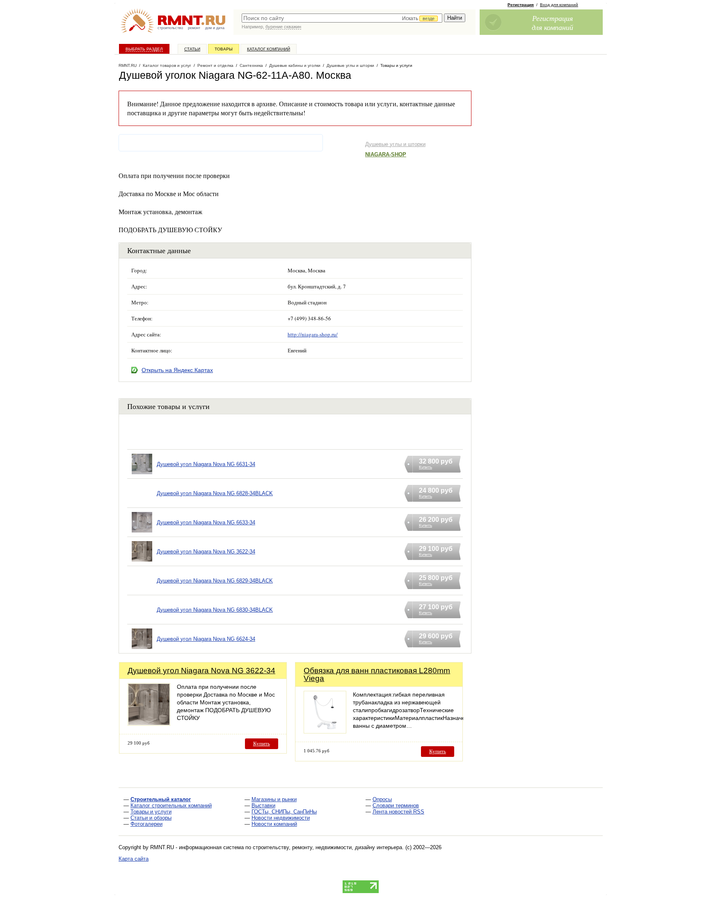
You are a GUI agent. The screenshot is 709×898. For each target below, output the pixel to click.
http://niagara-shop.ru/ (313, 334)
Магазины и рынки (274, 799)
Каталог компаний (268, 49)
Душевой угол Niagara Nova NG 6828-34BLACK (215, 493)
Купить (261, 743)
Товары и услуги (151, 812)
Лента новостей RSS (398, 812)
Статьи (192, 49)
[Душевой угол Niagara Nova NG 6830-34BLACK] (142, 620)
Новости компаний (274, 824)
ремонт (194, 28)
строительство (170, 28)
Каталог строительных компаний (171, 805)
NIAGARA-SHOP (385, 154)
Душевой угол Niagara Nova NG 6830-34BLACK (215, 610)
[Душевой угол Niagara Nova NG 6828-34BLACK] (142, 503)
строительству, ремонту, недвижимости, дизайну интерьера (327, 847)
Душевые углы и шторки (395, 144)
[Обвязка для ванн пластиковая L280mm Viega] (325, 731)
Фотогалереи (146, 824)
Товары (224, 49)
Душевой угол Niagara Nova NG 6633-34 (206, 522)
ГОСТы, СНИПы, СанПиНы (284, 812)
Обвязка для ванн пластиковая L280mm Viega (377, 674)
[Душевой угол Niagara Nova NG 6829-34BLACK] (142, 591)
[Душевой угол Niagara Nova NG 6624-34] (142, 649)
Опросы (382, 799)
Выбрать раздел (144, 49)
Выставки (263, 805)
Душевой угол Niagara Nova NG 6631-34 (206, 464)
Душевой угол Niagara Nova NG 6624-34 (206, 639)
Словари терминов (396, 805)
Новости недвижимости (281, 818)
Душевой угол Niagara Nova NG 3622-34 (206, 551)
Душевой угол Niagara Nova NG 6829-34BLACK (215, 581)
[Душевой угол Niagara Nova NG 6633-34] (142, 533)
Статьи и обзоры (151, 818)
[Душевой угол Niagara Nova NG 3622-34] (142, 562)
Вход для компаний (559, 4)
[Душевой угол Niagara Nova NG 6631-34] (142, 474)
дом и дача (214, 28)
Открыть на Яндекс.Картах (177, 370)
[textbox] (342, 18)
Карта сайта (134, 859)
